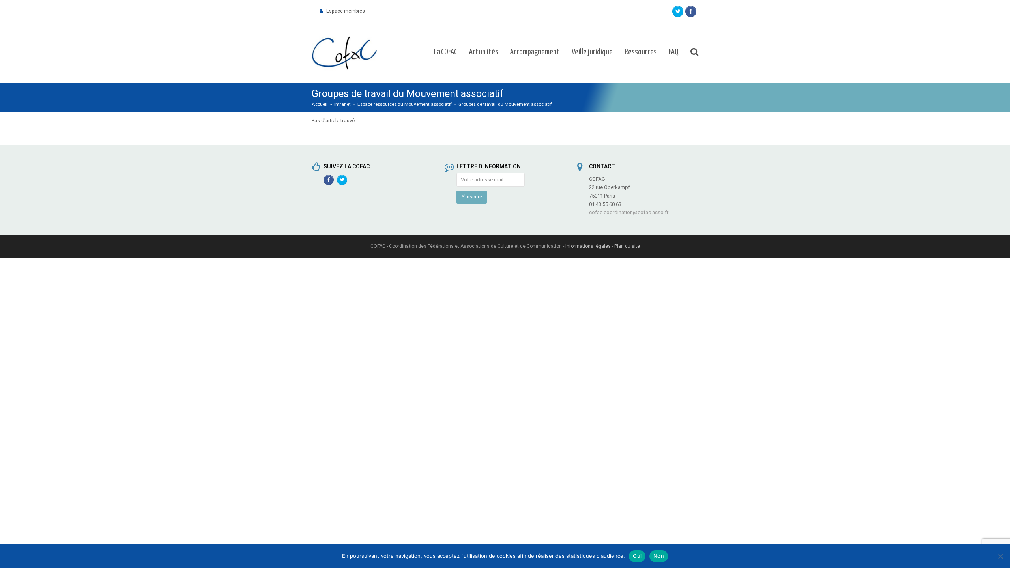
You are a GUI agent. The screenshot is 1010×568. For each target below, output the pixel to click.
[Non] (1000, 556)
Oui (637, 556)
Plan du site (627, 246)
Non (658, 556)
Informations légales (588, 246)
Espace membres (345, 11)
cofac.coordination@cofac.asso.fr (628, 212)
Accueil (319, 104)
